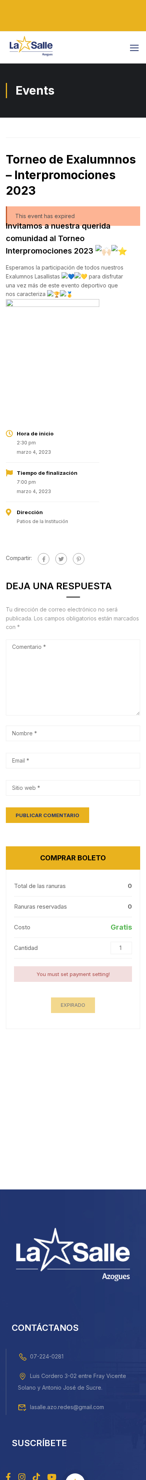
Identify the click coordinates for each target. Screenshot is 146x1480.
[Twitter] (61, 559)
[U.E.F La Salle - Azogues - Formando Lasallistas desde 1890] (31, 47)
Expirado (73, 1005)
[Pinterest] (78, 559)
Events (17, 127)
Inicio (8, 127)
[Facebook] (43, 559)
